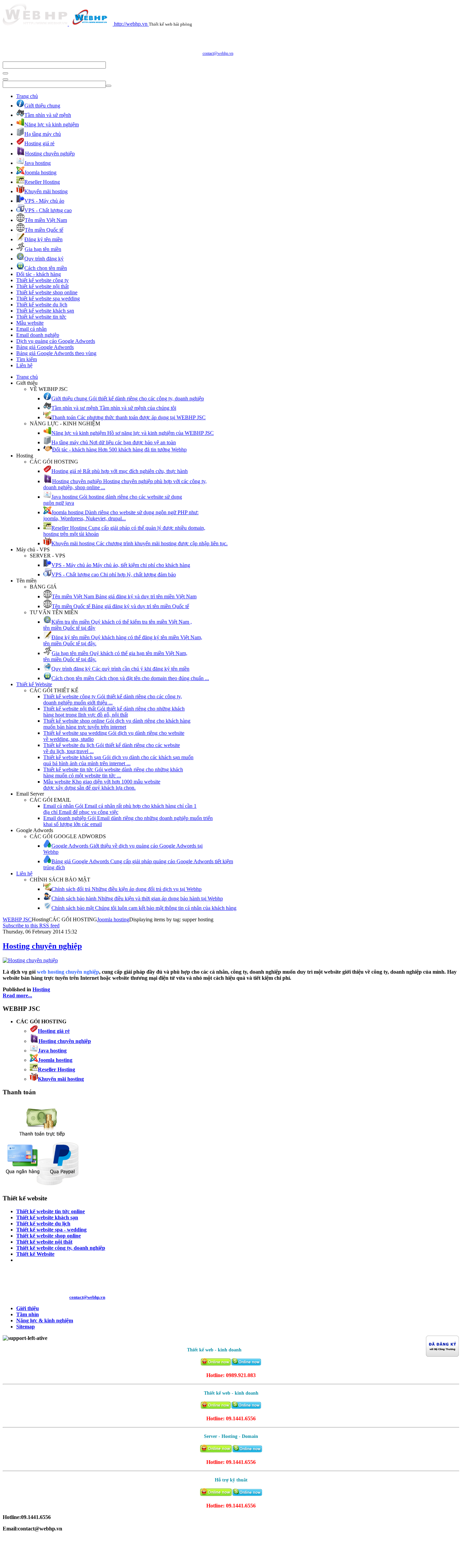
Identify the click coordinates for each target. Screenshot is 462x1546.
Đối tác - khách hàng (38, 274)
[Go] (5, 73)
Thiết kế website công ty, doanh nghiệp (60, 1248)
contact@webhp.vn (218, 53)
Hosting (41, 989)
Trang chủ (27, 96)
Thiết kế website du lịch (41, 304)
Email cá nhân (31, 329)
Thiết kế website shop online (46, 292)
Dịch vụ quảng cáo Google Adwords (55, 341)
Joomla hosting (113, 919)
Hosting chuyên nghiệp (42, 946)
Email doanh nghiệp (37, 335)
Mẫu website (30, 323)
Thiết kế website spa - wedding (51, 1229)
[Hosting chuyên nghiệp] (30, 960)
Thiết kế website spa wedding (48, 298)
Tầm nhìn (27, 1314)
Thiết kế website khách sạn (45, 311)
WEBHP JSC (17, 919)
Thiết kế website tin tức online (50, 1211)
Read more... (17, 995)
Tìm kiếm (26, 359)
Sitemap (25, 1326)
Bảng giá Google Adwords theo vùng (56, 353)
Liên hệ (24, 365)
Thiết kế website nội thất (42, 286)
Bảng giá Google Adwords (45, 347)
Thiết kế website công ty (42, 280)
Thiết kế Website (34, 684)
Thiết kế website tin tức (41, 317)
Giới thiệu (27, 1308)
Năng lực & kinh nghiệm (44, 1320)
